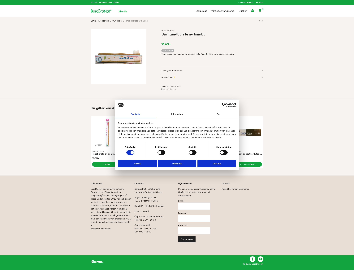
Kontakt (259, 3)
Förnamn (182, 213)
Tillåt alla (217, 163)
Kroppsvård (103, 20)
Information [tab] (177, 114)
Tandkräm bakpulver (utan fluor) (249, 153)
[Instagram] (260, 259)
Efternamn (183, 225)
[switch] (161, 152)
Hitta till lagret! (141, 211)
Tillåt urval (177, 163)
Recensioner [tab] (168, 77)
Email (180, 200)
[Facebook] (252, 259)
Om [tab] (218, 114)
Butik (93, 20)
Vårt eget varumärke (222, 11)
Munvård (116, 20)
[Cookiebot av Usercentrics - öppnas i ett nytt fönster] (224, 105)
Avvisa (137, 163)
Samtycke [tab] (135, 114)
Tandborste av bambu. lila (106, 153)
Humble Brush (168, 30)
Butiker (243, 11)
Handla (123, 11)
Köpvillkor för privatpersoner (235, 188)
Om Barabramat (245, 3)
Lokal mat (201, 11)
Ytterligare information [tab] (172, 70)
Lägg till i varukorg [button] (247, 164)
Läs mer (107, 164)
